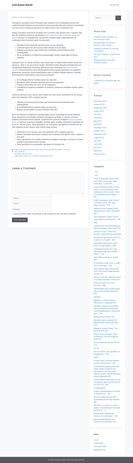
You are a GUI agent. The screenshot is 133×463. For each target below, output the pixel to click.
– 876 (96, 175)
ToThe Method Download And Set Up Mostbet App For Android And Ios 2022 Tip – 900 (107, 382)
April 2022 (98, 151)
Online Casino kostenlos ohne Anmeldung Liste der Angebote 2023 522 (106, 336)
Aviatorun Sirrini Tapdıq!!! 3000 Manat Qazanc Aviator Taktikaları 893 (107, 210)
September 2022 (100, 134)
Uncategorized (99, 388)
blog (95, 223)
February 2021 (99, 154)
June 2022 (98, 144)
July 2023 (97, 114)
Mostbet (97, 297)
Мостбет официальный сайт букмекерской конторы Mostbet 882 (107, 399)
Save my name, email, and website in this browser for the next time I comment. (45, 214)
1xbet (16, 151)
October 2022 (99, 131)
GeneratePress (79, 460)
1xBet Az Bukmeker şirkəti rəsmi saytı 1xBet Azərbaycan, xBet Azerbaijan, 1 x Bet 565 (42, 149)
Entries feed (98, 443)
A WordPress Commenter (104, 81)
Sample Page (114, 5)
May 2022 (98, 147)
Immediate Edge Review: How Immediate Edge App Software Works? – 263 (106, 251)
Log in (96, 440)
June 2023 (98, 118)
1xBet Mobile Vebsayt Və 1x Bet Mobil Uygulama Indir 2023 (33, 156)
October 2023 (99, 104)
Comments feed (100, 446)
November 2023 (100, 101)
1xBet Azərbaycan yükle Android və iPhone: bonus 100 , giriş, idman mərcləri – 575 (106, 202)
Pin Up (96, 348)
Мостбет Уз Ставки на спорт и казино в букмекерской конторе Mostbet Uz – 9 (107, 407)
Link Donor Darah (22, 4)
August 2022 (99, 138)
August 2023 (99, 111)
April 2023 (98, 124)
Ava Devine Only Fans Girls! (23, 154)
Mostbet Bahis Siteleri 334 (104, 317)
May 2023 (98, 121)
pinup (96, 357)
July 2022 (97, 141)
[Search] (118, 18)
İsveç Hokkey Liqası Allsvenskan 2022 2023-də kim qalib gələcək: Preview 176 (107, 271)
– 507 (96, 172)
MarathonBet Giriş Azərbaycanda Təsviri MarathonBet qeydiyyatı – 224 (107, 291)
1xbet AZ (21, 151)
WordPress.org (99, 450)
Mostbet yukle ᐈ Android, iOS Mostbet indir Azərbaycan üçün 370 (106, 322)
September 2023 (100, 108)
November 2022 (100, 128)
